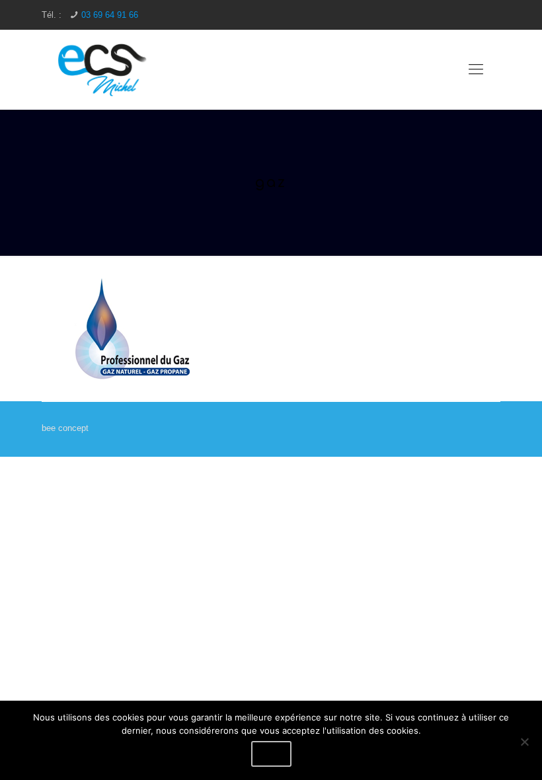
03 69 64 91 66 (109, 15)
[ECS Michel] (103, 69)
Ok (271, 754)
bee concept (65, 428)
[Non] (524, 742)
